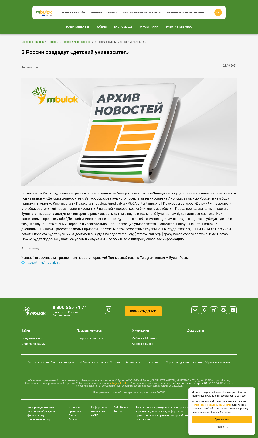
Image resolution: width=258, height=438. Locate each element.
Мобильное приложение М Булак (99, 362)
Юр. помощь (123, 26)
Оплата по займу (104, 12)
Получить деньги (143, 311)
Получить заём (74, 12)
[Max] (223, 310)
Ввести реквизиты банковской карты (50, 362)
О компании (149, 26)
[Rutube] (214, 310)
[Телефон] (108, 310)
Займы (101, 26)
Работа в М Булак (179, 26)
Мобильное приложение (186, 12)
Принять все (222, 419)
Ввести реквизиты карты (142, 12)
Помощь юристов (89, 330)
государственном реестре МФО (189, 383)
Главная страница (32, 41)
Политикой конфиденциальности (211, 404)
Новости (53, 41)
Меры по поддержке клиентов (184, 362)
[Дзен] (233, 310)
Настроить (222, 426)
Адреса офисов (142, 344)
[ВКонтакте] (195, 310)
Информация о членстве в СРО (99, 411)
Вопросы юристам (90, 338)
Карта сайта (133, 362)
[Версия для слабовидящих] (218, 12)
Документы (195, 330)
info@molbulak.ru (119, 383)
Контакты (152, 362)
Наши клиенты (77, 26)
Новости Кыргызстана (76, 41)
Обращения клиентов (218, 362)
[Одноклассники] (204, 310)
